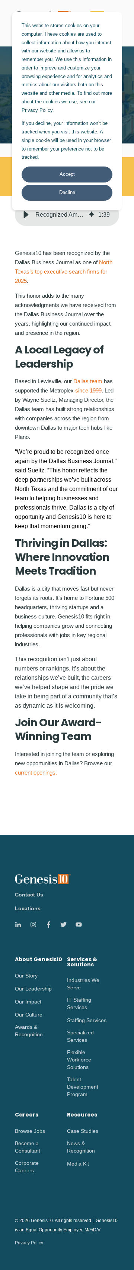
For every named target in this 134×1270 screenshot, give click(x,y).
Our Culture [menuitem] (28, 1015)
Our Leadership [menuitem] (33, 989)
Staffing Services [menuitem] (86, 1020)
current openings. (36, 772)
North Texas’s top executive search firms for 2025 (63, 271)
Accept (67, 174)
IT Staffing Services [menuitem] (79, 1003)
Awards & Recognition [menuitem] (29, 1030)
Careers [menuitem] (26, 1115)
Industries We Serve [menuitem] (83, 984)
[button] (26, 214)
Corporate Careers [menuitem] (27, 1166)
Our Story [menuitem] (26, 976)
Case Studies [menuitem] (82, 1131)
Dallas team (87, 381)
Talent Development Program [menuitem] (82, 1086)
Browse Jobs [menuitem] (30, 1131)
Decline (67, 192)
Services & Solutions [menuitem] (82, 962)
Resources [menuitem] (82, 1115)
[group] (67, 215)
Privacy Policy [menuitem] (29, 1242)
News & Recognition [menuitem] (81, 1147)
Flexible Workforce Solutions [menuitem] (79, 1059)
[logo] (43, 879)
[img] (92, 214)
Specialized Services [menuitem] (80, 1036)
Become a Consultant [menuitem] (27, 1147)
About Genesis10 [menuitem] (38, 960)
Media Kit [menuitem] (78, 1164)
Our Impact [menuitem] (28, 1002)
